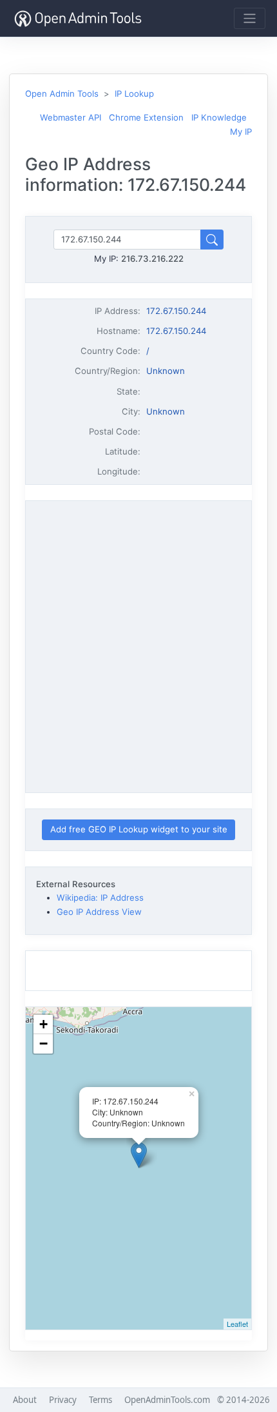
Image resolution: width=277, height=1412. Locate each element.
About (25, 1400)
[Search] (212, 240)
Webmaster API (70, 117)
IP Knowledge (219, 117)
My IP (241, 131)
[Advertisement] (138, 644)
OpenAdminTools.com (167, 1400)
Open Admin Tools (62, 93)
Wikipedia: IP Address (100, 897)
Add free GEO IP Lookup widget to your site (138, 829)
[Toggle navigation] (249, 18)
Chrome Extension (146, 117)
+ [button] (43, 1024)
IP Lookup (134, 93)
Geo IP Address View (99, 912)
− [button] (43, 1043)
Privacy (63, 1400)
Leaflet (237, 1324)
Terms (100, 1400)
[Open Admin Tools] (78, 18)
